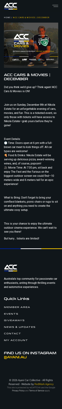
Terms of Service (36, 390)
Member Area (17, 307)
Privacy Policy (18, 390)
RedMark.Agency (44, 384)
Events (11, 314)
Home (7, 17)
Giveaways (14, 320)
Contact (12, 333)
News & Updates (19, 327)
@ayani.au (15, 357)
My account (16, 340)
